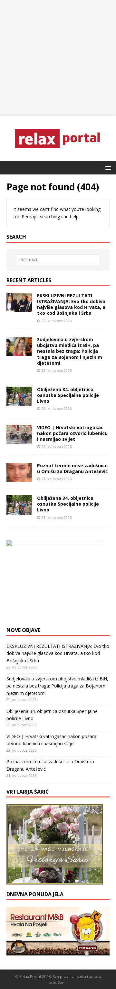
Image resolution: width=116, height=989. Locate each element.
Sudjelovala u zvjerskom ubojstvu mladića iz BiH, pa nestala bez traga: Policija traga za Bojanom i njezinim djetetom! (69, 351)
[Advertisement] (58, 58)
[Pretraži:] (58, 259)
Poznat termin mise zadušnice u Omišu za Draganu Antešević (72, 468)
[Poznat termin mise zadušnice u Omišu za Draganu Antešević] (19, 478)
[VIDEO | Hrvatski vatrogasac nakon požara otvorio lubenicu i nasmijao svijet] (19, 440)
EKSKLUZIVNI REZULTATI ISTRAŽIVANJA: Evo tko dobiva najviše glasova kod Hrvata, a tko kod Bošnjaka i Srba (71, 304)
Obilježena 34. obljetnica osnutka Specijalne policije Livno (68, 395)
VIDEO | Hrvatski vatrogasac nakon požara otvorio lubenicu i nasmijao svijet (72, 433)
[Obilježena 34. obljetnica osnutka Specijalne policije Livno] (19, 402)
